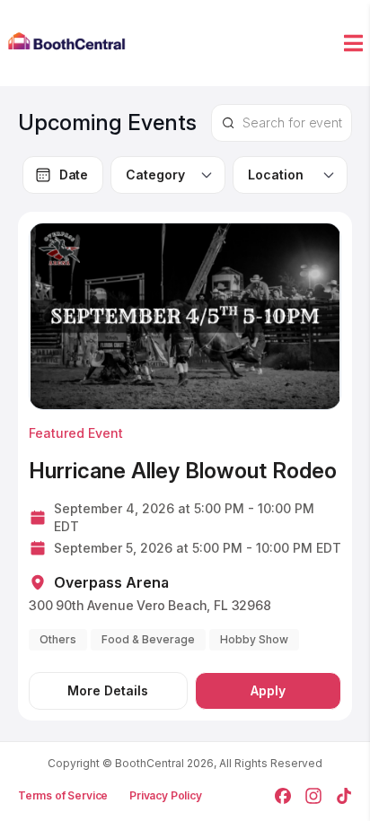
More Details (107, 690)
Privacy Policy (165, 795)
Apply (268, 690)
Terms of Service (63, 795)
